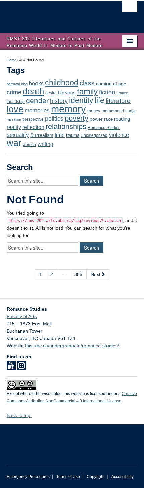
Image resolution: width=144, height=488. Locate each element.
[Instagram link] (21, 367)
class (87, 83)
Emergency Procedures (28, 476)
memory (68, 108)
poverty (76, 118)
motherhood (113, 111)
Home (11, 60)
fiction (107, 92)
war (14, 143)
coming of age (111, 83)
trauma (72, 135)
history (59, 101)
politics (54, 118)
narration (14, 119)
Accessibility (122, 476)
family (87, 91)
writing (45, 144)
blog (24, 84)
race (108, 119)
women (29, 144)
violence (119, 135)
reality (14, 127)
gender (37, 100)
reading (122, 119)
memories (37, 110)
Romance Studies (104, 127)
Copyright (95, 476)
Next (96, 274)
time (60, 135)
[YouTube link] (11, 367)
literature (118, 100)
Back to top (19, 415)
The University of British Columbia (52, 13)
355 (78, 274)
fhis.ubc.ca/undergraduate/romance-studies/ (72, 345)
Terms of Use (68, 476)
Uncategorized (94, 135)
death (33, 91)
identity (81, 100)
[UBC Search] (129, 8)
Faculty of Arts (22, 316)
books (36, 83)
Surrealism (41, 135)
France (122, 93)
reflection (33, 127)
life (99, 100)
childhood (61, 82)
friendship (16, 101)
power (96, 119)
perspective (33, 119)
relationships (66, 126)
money (93, 110)
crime (14, 92)
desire (51, 93)
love (15, 109)
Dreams (67, 92)
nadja (130, 111)
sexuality (18, 135)
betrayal (13, 84)
